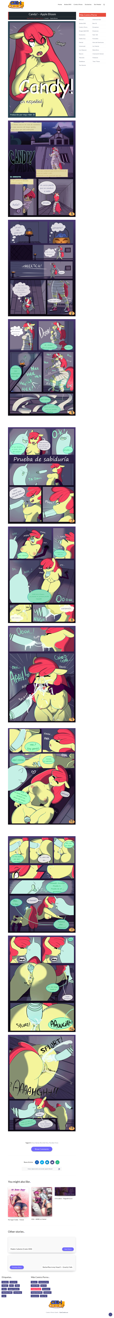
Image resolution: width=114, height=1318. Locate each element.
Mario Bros (96, 50)
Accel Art (13, 1282)
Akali (17, 1285)
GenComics (30, 18)
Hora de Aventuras (98, 42)
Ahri (11, 1285)
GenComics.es (63, 1312)
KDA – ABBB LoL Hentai (38, 1219)
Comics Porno (78, 4)
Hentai (81, 42)
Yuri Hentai (97, 4)
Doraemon (96, 27)
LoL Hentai (96, 46)
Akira (4, 1289)
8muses (81, 19)
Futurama (95, 38)
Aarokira (5, 1282)
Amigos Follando (14, 1289)
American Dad (97, 19)
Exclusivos (88, 4)
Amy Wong (17, 1292)
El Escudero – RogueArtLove (63, 1198)
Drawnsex (96, 31)
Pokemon (95, 57)
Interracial (82, 46)
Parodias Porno (53, 1143)
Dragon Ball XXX (84, 31)
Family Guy (82, 38)
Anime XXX (67, 4)
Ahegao (5, 1285)
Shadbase (82, 61)
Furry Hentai (35, 1143)
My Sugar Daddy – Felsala (16, 1220)
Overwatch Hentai (98, 54)
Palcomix (81, 57)
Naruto (81, 54)
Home (60, 4)
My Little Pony (44, 1143)
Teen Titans (96, 61)
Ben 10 (95, 23)
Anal (4, 1296)
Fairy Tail (95, 35)
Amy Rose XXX (7, 1292)
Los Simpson (83, 50)
